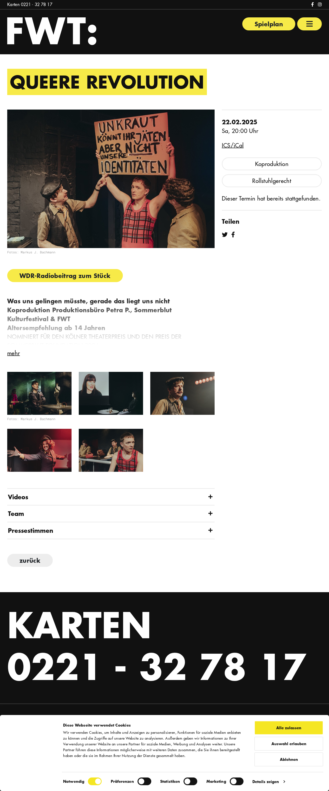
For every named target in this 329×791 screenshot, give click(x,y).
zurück (30, 560)
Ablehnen (289, 759)
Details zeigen (265, 781)
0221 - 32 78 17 (36, 4)
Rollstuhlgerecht (271, 180)
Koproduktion (272, 163)
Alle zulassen (288, 727)
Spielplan (269, 24)
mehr (13, 353)
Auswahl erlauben (288, 743)
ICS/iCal (233, 145)
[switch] (144, 781)
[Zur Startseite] (51, 31)
